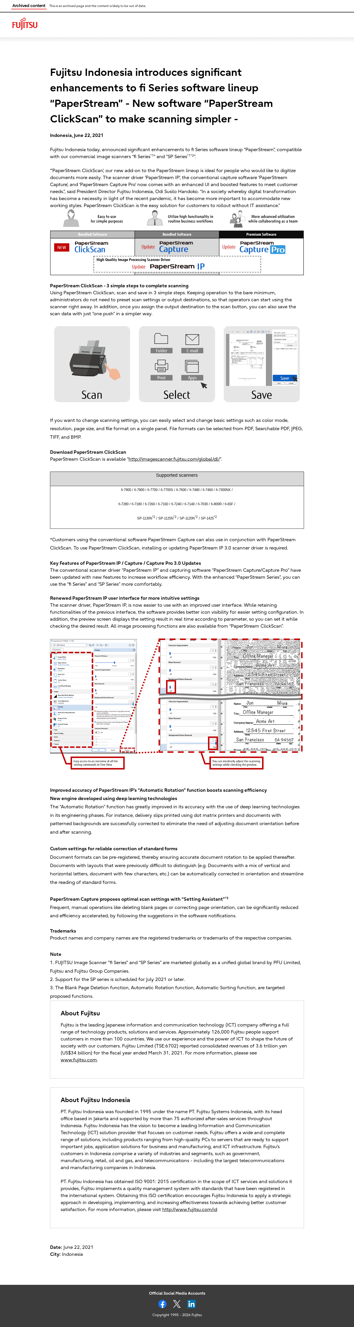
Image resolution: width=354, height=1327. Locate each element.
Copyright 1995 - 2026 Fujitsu (177, 1315)
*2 (153, 517)
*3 (226, 898)
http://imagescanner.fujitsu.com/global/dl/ (174, 459)
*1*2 (190, 155)
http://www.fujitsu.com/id (189, 1209)
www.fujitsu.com (79, 1060)
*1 (152, 155)
